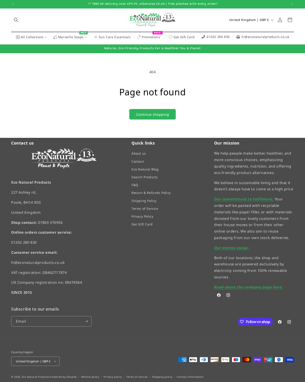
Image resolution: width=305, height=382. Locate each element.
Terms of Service (145, 208)
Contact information (190, 377)
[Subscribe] (86, 321)
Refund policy (90, 377)
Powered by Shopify (63, 377)
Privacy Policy (142, 216)
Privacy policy (113, 377)
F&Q (135, 185)
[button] (16, 20)
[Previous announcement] (13, 4)
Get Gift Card (142, 224)
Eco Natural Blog (145, 169)
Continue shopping (152, 114)
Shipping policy (162, 377)
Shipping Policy (144, 201)
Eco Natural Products (36, 377)
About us (139, 153)
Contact (138, 161)
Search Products (145, 177)
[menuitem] (31, 37)
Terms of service (137, 377)
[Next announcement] (292, 4)
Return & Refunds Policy (151, 193)
